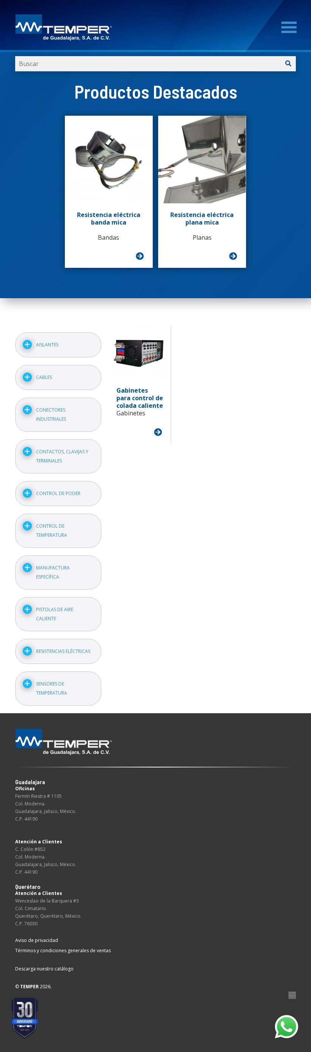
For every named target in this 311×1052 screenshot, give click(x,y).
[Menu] (289, 27)
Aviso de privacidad (36, 940)
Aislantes (47, 344)
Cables (44, 377)
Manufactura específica (53, 572)
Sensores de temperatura (51, 688)
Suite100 (292, 995)
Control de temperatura (51, 530)
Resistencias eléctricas (63, 651)
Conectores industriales (51, 414)
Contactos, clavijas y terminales (62, 456)
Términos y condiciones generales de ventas (63, 950)
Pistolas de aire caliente (54, 614)
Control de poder (58, 493)
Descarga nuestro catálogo (44, 969)
